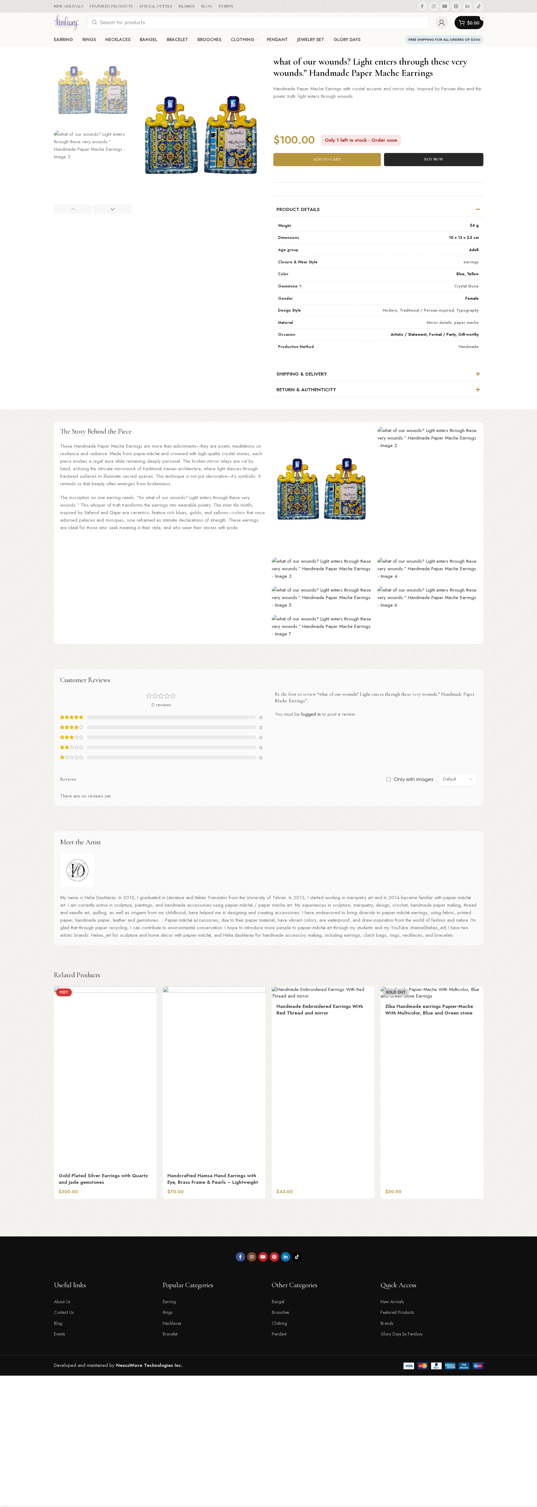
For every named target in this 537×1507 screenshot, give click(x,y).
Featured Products (397, 1312)
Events (59, 1334)
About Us (62, 1302)
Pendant (279, 1334)
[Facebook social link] (422, 6)
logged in (311, 714)
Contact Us (64, 1312)
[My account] (441, 22)
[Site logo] (67, 21)
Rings (167, 1312)
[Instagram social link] (433, 6)
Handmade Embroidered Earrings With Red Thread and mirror (319, 1009)
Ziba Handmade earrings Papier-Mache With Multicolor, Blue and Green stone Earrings (429, 1013)
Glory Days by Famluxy (402, 1334)
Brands (387, 1323)
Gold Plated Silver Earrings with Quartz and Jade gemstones (103, 1179)
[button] (73, 209)
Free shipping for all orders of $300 (444, 39)
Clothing (279, 1323)
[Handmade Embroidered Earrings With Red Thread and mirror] (323, 992)
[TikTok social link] (478, 6)
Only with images (414, 779)
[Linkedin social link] (467, 6)
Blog (58, 1323)
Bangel (278, 1302)
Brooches (280, 1312)
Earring (169, 1302)
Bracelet (170, 1334)
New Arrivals (392, 1302)
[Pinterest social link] (456, 6)
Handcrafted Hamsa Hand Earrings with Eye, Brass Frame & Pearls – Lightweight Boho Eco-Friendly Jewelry (212, 1182)
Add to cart (327, 159)
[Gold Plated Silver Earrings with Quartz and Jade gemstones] (105, 1077)
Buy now (433, 159)
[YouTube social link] (445, 6)
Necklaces (172, 1323)
